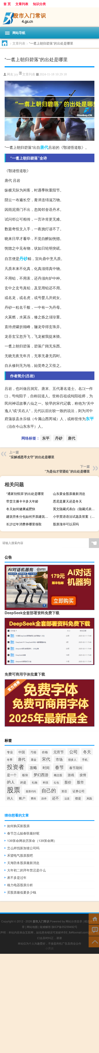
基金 (33, 759)
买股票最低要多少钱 (21, 892)
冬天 (87, 751)
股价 (67, 781)
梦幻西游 (41, 774)
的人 (11, 782)
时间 (46, 767)
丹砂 (23, 258)
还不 (55, 798)
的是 (23, 782)
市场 (59, 759)
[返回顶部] (94, 941)
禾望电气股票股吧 (20, 855)
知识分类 (39, 3)
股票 (13, 789)
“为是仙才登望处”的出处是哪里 (67, 471)
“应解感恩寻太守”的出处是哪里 (31, 457)
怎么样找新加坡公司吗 (23, 848)
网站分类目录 (74, 921)
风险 (89, 798)
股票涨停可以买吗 (66, 524)
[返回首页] (94, 918)
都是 (78, 798)
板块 (25, 775)
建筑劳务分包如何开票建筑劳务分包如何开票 (28, 516)
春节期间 (75, 767)
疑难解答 (45, 927)
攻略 (33, 767)
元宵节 (58, 751)
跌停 (44, 798)
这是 (67, 798)
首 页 (7, 3)
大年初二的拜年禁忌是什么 (26, 870)
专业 (10, 752)
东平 (90, 419)
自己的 (48, 790)
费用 (33, 798)
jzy (16, 74)
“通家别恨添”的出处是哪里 (25, 493)
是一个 (12, 774)
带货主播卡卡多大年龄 (22, 501)
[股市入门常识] (49, 17)
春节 (59, 767)
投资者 (15, 766)
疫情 (83, 774)
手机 (84, 759)
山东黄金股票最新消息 (69, 493)
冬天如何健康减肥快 (20, 508)
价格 (45, 752)
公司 (73, 751)
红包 (56, 782)
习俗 (33, 752)
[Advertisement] (49, 1003)
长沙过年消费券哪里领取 (24, 524)
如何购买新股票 (18, 825)
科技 (45, 782)
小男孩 (49, 948)
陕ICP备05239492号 (64, 927)
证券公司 (78, 791)
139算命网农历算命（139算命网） (32, 840)
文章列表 (21, 3)
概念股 (58, 775)
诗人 (10, 798)
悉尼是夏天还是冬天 (67, 501)
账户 (22, 798)
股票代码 (31, 791)
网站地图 (32, 927)
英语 (64, 791)
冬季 (9, 759)
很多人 (72, 759)
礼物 (34, 782)
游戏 (71, 774)
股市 (80, 781)
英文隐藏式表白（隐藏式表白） (75, 508)
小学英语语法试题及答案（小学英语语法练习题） (75, 516)
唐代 (44, 147)
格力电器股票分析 (20, 884)
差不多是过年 (16, 877)
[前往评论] (94, 930)
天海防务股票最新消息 (23, 862)
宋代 (46, 759)
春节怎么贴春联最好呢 (23, 833)
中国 (21, 752)
